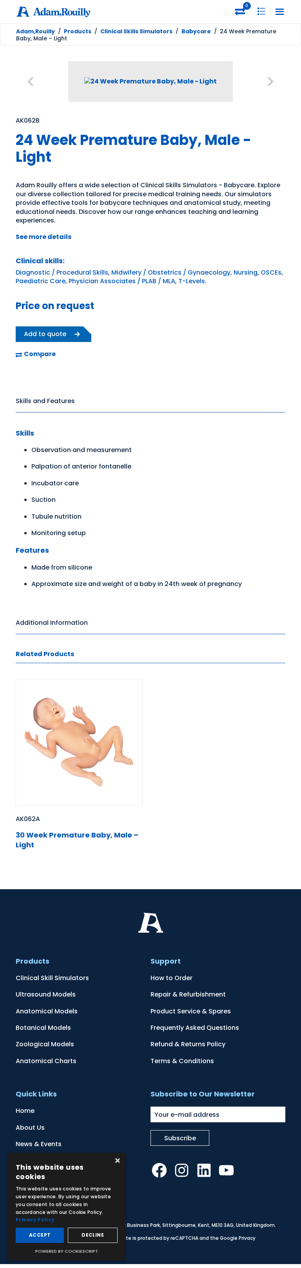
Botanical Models (43, 1027)
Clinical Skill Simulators (52, 977)
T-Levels (191, 281)
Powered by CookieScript (66, 1251)
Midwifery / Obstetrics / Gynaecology (170, 272)
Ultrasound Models (46, 994)
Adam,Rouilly (35, 31)
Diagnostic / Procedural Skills (62, 272)
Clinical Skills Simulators (136, 31)
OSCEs (271, 272)
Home (25, 1110)
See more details (43, 236)
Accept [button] (40, 1235)
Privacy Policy (35, 1219)
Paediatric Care (40, 281)
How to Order (171, 977)
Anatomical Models (47, 1011)
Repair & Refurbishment (188, 994)
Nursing (245, 272)
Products (77, 31)
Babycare (196, 31)
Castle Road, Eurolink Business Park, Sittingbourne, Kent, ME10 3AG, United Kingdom (175, 1225)
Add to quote (45, 333)
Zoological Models (45, 1044)
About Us (30, 1127)
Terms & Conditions (182, 1060)
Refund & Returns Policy (187, 1044)
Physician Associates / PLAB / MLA (122, 281)
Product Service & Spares (190, 1011)
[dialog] (66, 1206)
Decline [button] (93, 1235)
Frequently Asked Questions (194, 1027)
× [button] (117, 1161)
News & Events (39, 1144)
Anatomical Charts (46, 1060)
